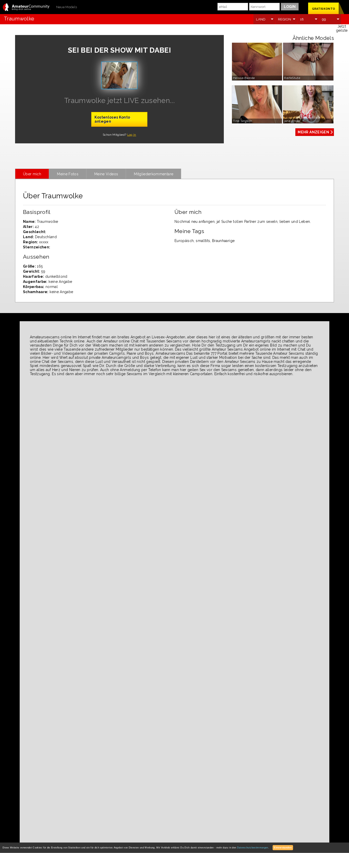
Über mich (32, 174)
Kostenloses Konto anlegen (112, 119)
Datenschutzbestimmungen (252, 847)
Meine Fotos (67, 174)
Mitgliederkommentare (153, 174)
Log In (131, 134)
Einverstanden (283, 847)
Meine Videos (106, 174)
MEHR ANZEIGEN (313, 132)
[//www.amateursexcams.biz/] (26, 8)
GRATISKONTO (323, 8)
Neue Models (66, 7)
